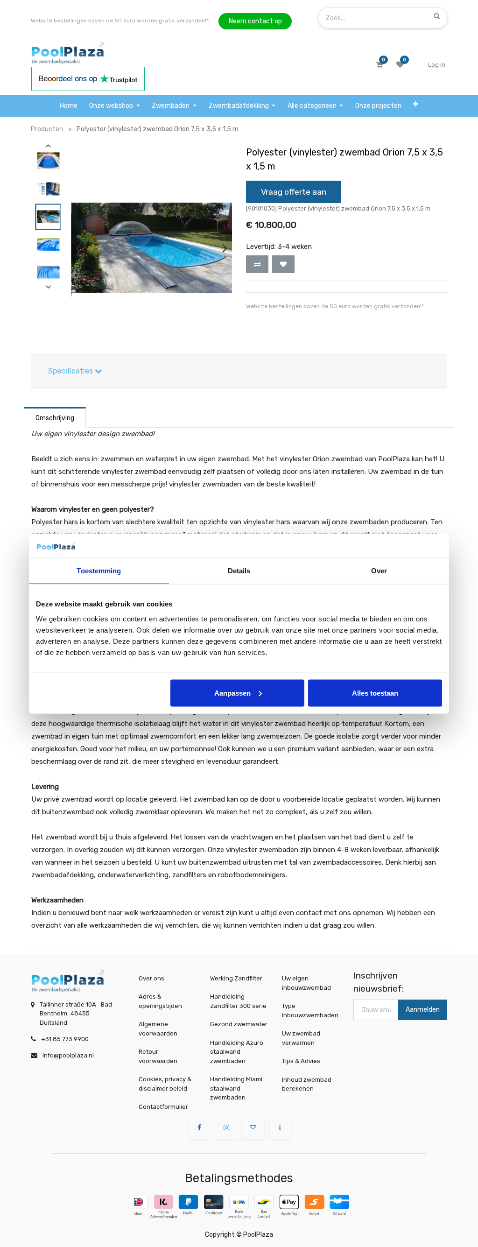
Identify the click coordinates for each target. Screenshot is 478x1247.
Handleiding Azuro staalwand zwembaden (236, 1051)
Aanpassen (232, 693)
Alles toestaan (375, 693)
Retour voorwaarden (158, 1056)
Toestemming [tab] (99, 571)
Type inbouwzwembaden (310, 1010)
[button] (416, 106)
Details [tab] (239, 571)
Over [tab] (379, 571)
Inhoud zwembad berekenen (306, 1084)
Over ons (151, 978)
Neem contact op (255, 21)
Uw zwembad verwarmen (301, 1038)
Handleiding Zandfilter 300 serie (238, 1001)
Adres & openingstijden (160, 1001)
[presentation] (78, 248)
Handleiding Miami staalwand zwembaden (236, 1088)
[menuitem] (69, 106)
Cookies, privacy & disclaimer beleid (165, 1084)
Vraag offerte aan (293, 192)
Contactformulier (163, 1106)
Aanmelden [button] (423, 1010)
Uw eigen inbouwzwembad (306, 983)
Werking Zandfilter (236, 978)
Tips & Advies (301, 1060)
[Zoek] (436, 15)
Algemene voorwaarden (158, 1029)
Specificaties (71, 370)
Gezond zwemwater (238, 1024)
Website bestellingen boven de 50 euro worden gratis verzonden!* (120, 20)
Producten (47, 129)
